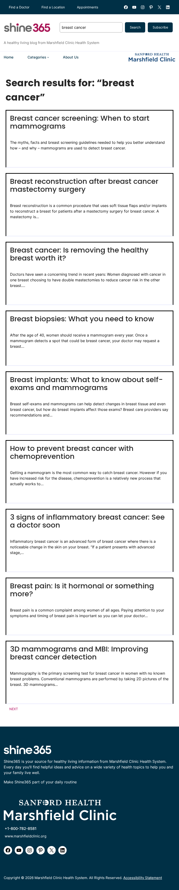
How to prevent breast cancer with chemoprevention (72, 452)
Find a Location (53, 7)
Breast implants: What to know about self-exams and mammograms (86, 384)
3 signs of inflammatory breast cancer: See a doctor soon (87, 521)
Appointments (87, 7)
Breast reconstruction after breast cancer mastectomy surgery (84, 185)
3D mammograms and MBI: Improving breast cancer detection (79, 653)
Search (135, 27)
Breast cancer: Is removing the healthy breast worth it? (79, 254)
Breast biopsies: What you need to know (82, 319)
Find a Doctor (19, 7)
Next (13, 709)
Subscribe (160, 27)
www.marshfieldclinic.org (25, 836)
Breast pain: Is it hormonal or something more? (82, 590)
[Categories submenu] (48, 57)
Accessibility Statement (142, 878)
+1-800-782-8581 (21, 828)
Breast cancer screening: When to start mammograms (79, 122)
